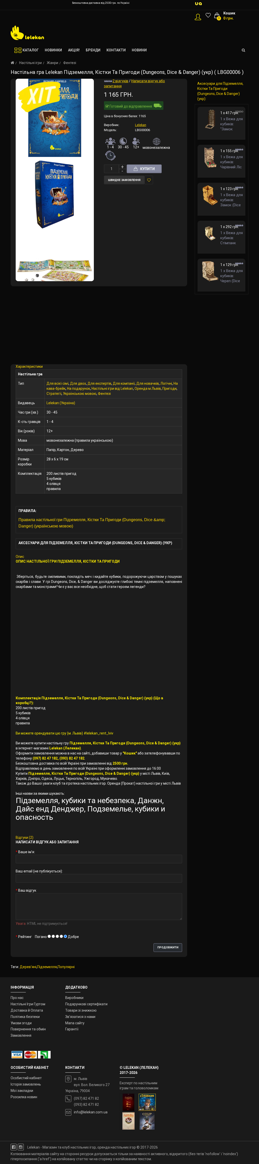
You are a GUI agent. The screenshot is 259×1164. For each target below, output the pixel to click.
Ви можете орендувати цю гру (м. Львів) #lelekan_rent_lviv (64, 733)
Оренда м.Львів (148, 388)
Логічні (166, 383)
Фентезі (69, 63)
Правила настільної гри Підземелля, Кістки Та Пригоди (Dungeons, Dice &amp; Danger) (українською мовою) (91, 523)
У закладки (148, 180)
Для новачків (147, 383)
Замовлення (21, 1035)
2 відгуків (120, 81)
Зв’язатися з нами (80, 1017)
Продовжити (167, 947)
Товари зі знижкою (81, 1010)
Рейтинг (25, 937)
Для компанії (124, 383)
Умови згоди (21, 1023)
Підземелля (47, 967)
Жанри (52, 63)
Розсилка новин (24, 1097)
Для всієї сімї (58, 383)
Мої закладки (22, 1091)
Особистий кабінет (26, 1078)
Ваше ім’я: (26, 852)
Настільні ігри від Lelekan (112, 388)
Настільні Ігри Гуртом (28, 1004)
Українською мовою (79, 394)
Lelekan (140, 125)
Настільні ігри (30, 63)
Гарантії (71, 1029)
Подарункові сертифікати (86, 1004)
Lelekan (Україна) (61, 403)
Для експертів (99, 383)
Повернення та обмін (28, 1029)
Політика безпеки (25, 1017)
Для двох (78, 383)
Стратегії (54, 394)
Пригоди (169, 388)
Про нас (17, 998)
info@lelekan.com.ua (90, 1112)
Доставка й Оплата (27, 1010)
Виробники (74, 998)
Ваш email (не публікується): (39, 871)
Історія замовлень (26, 1084)
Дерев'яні (28, 967)
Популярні (66, 967)
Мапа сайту (74, 1023)
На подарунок (78, 388)
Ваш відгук (27, 890)
